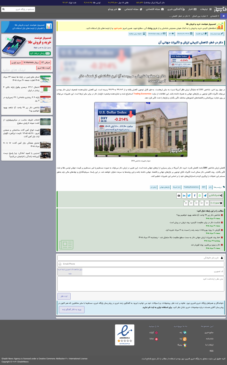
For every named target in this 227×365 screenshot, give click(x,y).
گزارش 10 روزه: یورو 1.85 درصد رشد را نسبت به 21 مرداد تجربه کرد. (192, 230)
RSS (211, 351)
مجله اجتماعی (131, 9)
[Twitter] (189, 196)
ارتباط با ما (209, 344)
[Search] (3, 9)
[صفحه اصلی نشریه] (223, 16)
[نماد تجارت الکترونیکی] (124, 344)
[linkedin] (184, 196)
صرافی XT (45, 62)
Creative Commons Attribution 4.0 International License (63, 358)
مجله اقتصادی (153, 9)
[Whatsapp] (200, 196)
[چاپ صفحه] (179, 196)
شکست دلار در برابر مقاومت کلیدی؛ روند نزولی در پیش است (195, 222)
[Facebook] (194, 196)
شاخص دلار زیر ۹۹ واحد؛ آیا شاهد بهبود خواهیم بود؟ (198, 215)
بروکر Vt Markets (31, 62)
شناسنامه (209, 338)
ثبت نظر (64, 296)
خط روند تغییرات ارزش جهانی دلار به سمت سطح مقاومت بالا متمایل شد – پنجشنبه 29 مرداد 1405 (179, 237)
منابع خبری (209, 332)
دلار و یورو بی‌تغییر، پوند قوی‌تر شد (205, 245)
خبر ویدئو (113, 9)
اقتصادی (214, 16)
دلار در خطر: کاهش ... (179, 16)
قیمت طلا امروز (43, 68)
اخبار (190, 9)
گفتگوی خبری (174, 9)
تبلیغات (204, 9)
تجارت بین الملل (199, 16)
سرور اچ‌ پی (16, 62)
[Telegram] (205, 196)
